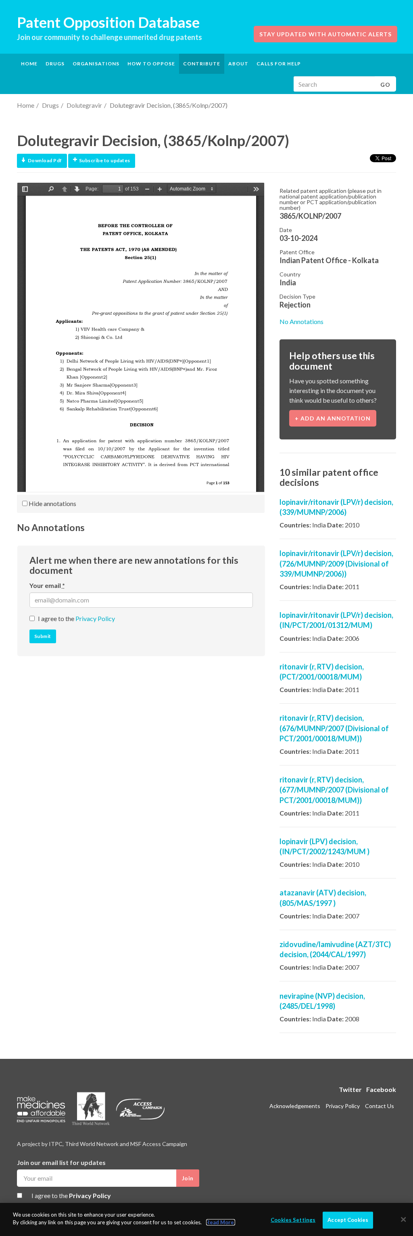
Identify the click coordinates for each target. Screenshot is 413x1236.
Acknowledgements (294, 1105)
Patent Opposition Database (108, 22)
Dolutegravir (84, 105)
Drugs (50, 105)
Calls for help (279, 64)
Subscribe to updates (104, 160)
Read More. (220, 1222)
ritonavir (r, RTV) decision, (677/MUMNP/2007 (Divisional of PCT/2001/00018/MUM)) (334, 789)
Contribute (201, 64)
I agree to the (76, 618)
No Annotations (301, 321)
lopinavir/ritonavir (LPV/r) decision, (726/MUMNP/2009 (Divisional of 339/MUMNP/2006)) (336, 563)
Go (385, 84)
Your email (47, 585)
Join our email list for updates (61, 1162)
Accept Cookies (347, 1220)
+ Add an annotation (333, 418)
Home (29, 64)
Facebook (381, 1089)
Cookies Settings (293, 1220)
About (238, 64)
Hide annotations (51, 503)
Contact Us (379, 1105)
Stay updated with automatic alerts (325, 34)
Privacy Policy (95, 618)
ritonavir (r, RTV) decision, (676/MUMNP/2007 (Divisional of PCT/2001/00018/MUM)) (334, 727)
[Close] (403, 1219)
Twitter (350, 1089)
